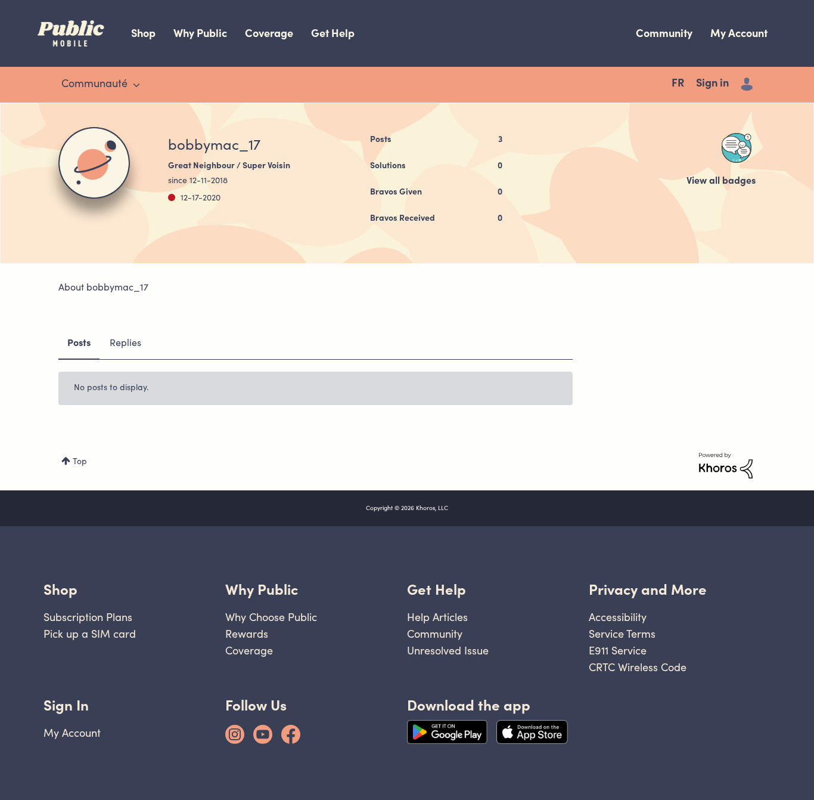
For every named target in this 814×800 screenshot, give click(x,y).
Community (664, 33)
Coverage (269, 33)
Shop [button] (60, 589)
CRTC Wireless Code (637, 667)
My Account (739, 33)
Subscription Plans (88, 617)
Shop (143, 33)
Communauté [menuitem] (94, 84)
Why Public (200, 33)
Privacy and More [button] (648, 589)
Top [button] (80, 462)
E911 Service (618, 650)
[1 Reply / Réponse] (736, 148)
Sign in (712, 84)
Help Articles (437, 617)
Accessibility (618, 617)
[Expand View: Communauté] (136, 85)
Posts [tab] (79, 343)
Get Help (333, 33)
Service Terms (622, 634)
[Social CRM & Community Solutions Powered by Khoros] (726, 466)
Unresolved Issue (448, 650)
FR (678, 84)
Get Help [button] (436, 589)
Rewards (246, 634)
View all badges (721, 181)
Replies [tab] (125, 343)
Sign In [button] (66, 705)
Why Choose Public (271, 617)
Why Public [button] (261, 589)
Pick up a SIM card (90, 634)
